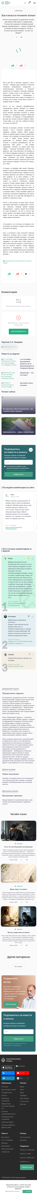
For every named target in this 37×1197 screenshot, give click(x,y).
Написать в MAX (25, 1154)
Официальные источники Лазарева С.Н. (7, 1106)
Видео (22, 1087)
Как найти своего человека (26, 384)
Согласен (28, 1191)
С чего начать (24, 1101)
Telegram (8, 1078)
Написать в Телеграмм (27, 1150)
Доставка (23, 1104)
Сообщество (5, 1152)
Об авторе (4, 1087)
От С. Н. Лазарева (7, 1140)
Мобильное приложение (5, 1100)
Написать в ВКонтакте (27, 1157)
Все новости (5, 1137)
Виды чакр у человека (18, 889)
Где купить (23, 1140)
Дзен (21, 1078)
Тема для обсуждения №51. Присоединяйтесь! (14, 528)
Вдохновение (5, 1146)
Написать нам (27, 1167)
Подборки (23, 1095)
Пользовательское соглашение (7, 1118)
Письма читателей (7, 1149)
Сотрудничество (6, 1092)
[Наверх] (34, 1176)
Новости (4, 1095)
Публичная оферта (7, 1122)
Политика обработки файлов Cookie (8, 1126)
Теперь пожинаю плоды (15, 666)
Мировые (19, 843)
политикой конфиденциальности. (16, 470)
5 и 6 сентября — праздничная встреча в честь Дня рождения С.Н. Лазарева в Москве (27, 364)
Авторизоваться (18, 331)
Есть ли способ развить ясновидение (18, 847)
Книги (22, 1089)
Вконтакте (8, 1073)
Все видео (18, 966)
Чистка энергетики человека (18, 932)
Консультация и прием (8, 1089)
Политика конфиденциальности (8, 1113)
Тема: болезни (24, 1098)
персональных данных (12, 1191)
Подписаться (18, 474)
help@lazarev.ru (25, 1161)
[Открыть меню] (35, 3)
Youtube (22, 1073)
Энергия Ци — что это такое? (27, 374)
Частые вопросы (25, 1137)
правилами (17, 1045)
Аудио (22, 1092)
